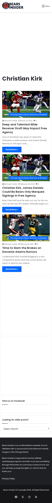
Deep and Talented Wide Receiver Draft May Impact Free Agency (24, 128)
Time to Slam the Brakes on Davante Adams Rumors (21, 250)
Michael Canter (10, 120)
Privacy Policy (8, 478)
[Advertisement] (26, 41)
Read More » (12, 149)
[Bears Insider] (12, 6)
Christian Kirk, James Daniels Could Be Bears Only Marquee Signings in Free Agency (23, 192)
